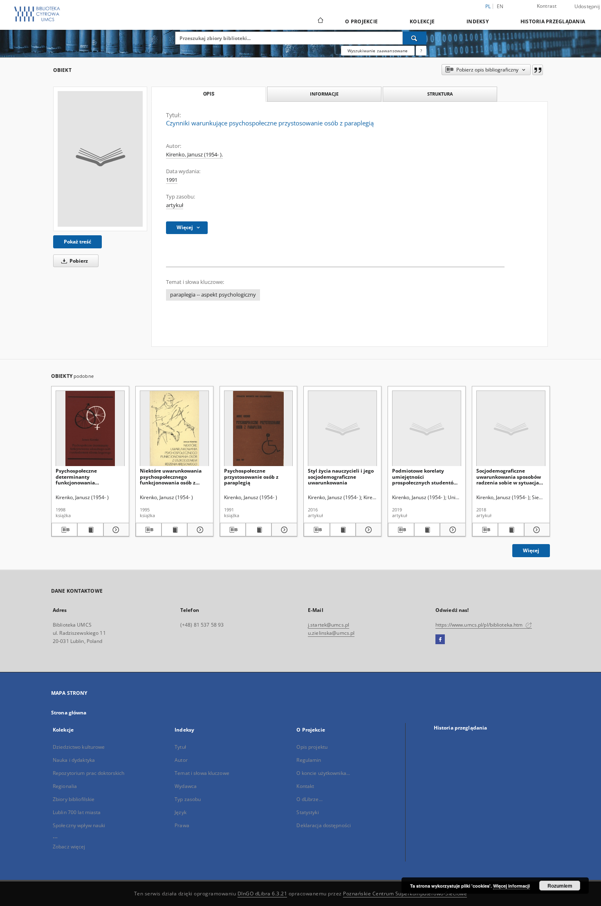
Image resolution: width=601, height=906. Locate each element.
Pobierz (78, 260)
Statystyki (307, 812)
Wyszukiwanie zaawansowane (378, 51)
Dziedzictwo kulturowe (79, 746)
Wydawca (186, 786)
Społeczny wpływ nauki (79, 825)
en (500, 6)
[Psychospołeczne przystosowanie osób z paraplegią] (258, 428)
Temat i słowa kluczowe (202, 773)
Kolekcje (422, 21)
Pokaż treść (77, 241)
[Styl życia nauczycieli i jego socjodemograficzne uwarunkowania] (342, 428)
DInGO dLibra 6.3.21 (262, 893)
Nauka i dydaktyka (74, 759)
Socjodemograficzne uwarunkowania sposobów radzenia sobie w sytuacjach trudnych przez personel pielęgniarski (510, 476)
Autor (181, 759)
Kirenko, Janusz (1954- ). (194, 154)
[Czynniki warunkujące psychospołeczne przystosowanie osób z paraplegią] (100, 159)
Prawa (182, 825)
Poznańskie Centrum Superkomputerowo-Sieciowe (405, 893)
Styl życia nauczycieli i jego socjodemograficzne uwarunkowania (341, 476)
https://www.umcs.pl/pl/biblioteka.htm (479, 624)
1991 (171, 179)
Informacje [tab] (324, 94)
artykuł (174, 205)
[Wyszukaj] (414, 38)
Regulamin (308, 759)
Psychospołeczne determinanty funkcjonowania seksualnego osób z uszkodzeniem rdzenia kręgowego (83, 476)
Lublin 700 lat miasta (77, 812)
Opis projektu (311, 746)
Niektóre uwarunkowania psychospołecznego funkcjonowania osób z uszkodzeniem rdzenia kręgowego (171, 476)
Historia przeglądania (552, 21)
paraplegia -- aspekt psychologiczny (213, 294)
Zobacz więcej (69, 846)
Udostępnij (587, 6)
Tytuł (180, 746)
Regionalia (65, 786)
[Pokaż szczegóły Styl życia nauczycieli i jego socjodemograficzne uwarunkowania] (367, 529)
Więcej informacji (511, 886)
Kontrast (547, 5)
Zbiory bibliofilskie (73, 799)
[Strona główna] (320, 21)
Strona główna (69, 712)
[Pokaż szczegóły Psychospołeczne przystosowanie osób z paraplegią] (283, 529)
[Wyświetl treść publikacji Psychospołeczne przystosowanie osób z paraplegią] (258, 529)
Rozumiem (559, 885)
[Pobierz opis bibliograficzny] (64, 529)
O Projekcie (361, 21)
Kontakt (305, 786)
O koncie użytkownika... (323, 773)
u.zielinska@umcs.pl (331, 632)
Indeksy (477, 21)
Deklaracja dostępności (323, 825)
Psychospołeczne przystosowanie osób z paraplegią (251, 476)
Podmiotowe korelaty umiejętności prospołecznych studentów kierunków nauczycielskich (424, 476)
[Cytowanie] (537, 70)
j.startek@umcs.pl (328, 624)
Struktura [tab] (440, 94)
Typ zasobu (188, 799)
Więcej (531, 550)
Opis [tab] (208, 94)
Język (180, 812)
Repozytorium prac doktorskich (88, 773)
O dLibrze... (309, 799)
